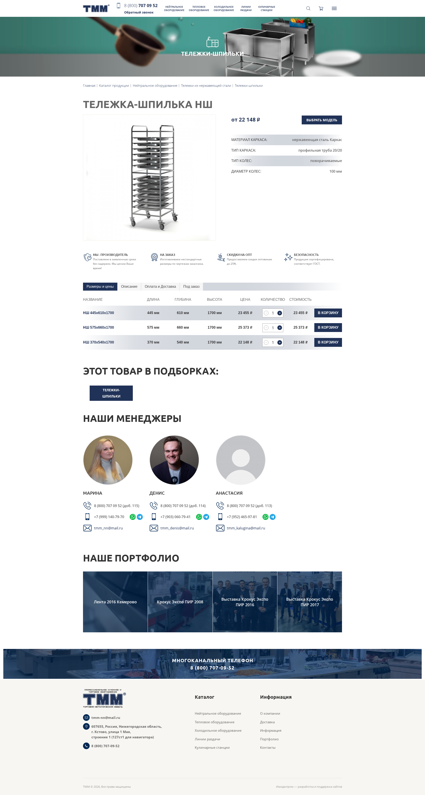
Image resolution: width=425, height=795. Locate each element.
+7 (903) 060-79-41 (175, 516)
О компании (270, 713)
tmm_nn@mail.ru (108, 528)
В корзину (328, 313)
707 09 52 (141, 8)
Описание (129, 286)
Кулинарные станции (266, 8)
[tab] (100, 287)
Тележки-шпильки (111, 393)
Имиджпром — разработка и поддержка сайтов (309, 787)
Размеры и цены (100, 286)
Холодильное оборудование (224, 8)
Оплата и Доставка (160, 286)
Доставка (267, 722)
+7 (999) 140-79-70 (109, 516)
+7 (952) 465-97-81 (242, 516)
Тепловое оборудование (199, 8)
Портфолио (269, 739)
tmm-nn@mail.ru (105, 717)
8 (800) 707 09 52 (108, 505)
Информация (270, 730)
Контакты (268, 747)
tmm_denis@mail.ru (177, 528)
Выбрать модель (321, 120)
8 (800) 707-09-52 (105, 746)
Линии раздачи (246, 8)
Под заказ (191, 286)
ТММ (96, 8)
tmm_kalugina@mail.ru (246, 528)
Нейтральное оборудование (174, 8)
